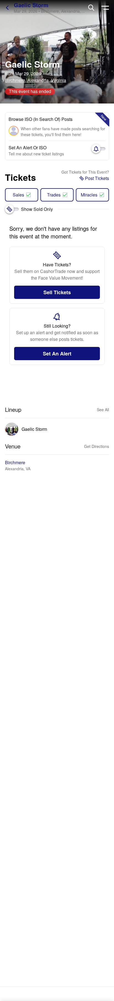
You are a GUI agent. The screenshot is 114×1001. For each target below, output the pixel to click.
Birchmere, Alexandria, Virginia (35, 80)
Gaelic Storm (31, 5)
